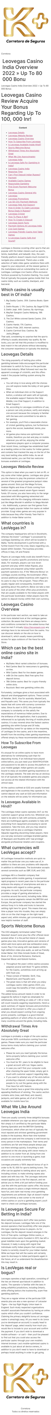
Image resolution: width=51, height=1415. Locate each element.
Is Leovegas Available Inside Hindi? (24, 144)
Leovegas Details (16, 132)
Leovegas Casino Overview (21, 138)
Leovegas (12, 195)
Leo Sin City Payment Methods (22, 201)
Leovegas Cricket (16, 214)
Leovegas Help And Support (21, 204)
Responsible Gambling (18, 183)
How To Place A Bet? (18, 217)
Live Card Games (16, 229)
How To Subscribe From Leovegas (24, 141)
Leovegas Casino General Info (22, 192)
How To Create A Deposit (20, 220)
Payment (12, 177)
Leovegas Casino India (18, 168)
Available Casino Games (19, 180)
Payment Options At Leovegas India (25, 226)
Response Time (15, 171)
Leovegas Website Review (20, 135)
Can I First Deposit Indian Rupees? (24, 174)
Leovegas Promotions (18, 198)
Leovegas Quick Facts (18, 223)
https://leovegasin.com (34, 627)
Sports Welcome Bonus (19, 147)
